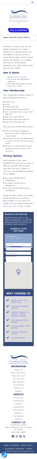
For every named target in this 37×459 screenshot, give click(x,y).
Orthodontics (18, 410)
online (15, 77)
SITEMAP (29, 449)
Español (18, 391)
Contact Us (18, 388)
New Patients (18, 382)
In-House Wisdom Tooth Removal (20, 327)
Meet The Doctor (18, 373)
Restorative (18, 401)
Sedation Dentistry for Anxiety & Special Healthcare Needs (20, 314)
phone (24, 77)
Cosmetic (18, 404)
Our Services (18, 379)
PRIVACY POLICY (27, 445)
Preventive (18, 398)
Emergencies (18, 407)
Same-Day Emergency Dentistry (20, 307)
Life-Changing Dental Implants (19, 321)
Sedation (18, 419)
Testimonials (18, 385)
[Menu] (32, 2)
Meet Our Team (18, 376)
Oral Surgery (18, 416)
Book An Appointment (18, 30)
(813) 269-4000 (18, 432)
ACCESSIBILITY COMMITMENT (14, 449)
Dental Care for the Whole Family (19, 301)
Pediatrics (18, 413)
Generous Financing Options (19, 333)
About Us (18, 370)
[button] (19, 272)
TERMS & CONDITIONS (11, 445)
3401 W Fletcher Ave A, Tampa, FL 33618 (18, 428)
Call (4, 206)
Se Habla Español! (18, 337)
